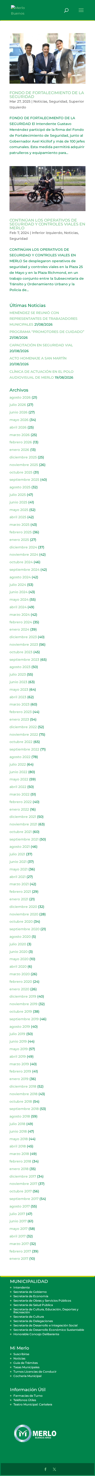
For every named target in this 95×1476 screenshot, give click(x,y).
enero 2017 (19, 1258)
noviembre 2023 (24, 644)
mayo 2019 (19, 1049)
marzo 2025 (19, 524)
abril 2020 (18, 966)
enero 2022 (19, 809)
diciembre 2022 (23, 727)
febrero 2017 (20, 1251)
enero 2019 (19, 1079)
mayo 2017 (19, 1228)
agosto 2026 (20, 397)
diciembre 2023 (23, 637)
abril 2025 (18, 517)
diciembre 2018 (23, 1086)
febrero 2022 (21, 802)
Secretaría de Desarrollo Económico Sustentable (48, 1330)
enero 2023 (19, 719)
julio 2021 (17, 854)
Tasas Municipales (26, 1367)
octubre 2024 (21, 562)
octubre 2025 (21, 472)
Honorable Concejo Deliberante (36, 1334)
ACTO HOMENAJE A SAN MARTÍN (38, 358)
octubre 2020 (21, 921)
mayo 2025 (19, 510)
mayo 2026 (19, 420)
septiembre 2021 (24, 839)
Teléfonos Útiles (24, 1400)
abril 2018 (18, 1146)
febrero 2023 (21, 712)
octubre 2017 (21, 1191)
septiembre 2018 (24, 1109)
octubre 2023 (21, 652)
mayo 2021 (19, 869)
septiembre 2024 (24, 569)
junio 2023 (18, 682)
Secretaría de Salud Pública (33, 1305)
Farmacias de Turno (28, 1395)
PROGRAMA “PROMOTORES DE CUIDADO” (47, 332)
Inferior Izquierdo (47, 233)
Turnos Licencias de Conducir (35, 1371)
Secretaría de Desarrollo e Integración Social (45, 1325)
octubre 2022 (21, 742)
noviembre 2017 (23, 1183)
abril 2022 (18, 787)
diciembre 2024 (23, 547)
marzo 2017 (19, 1244)
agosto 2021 (20, 846)
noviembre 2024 (24, 554)
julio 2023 (18, 674)
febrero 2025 (21, 532)
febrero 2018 (20, 1161)
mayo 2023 (19, 689)
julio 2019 (17, 1034)
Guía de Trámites (25, 1363)
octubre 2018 (21, 1101)
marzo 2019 (19, 1064)
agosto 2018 (20, 1116)
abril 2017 (18, 1236)
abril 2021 (18, 877)
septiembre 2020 (24, 929)
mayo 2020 (19, 959)
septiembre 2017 (24, 1199)
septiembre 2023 (24, 659)
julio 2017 (17, 1214)
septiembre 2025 (24, 479)
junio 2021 (18, 861)
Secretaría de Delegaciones (33, 1321)
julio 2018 (17, 1124)
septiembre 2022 (24, 749)
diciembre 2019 (23, 996)
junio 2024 (19, 592)
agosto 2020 (20, 936)
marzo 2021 (19, 884)
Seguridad (58, 101)
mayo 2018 (19, 1139)
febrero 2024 (21, 622)
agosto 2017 (20, 1206)
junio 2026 (19, 412)
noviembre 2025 (24, 465)
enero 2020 (19, 989)
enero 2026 (19, 449)
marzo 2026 (20, 435)
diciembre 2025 (23, 457)
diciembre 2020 (23, 906)
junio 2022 (18, 772)
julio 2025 (18, 494)
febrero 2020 (21, 981)
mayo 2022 (19, 779)
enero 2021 (19, 899)
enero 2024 (19, 629)
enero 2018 (19, 1169)
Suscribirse (21, 1354)
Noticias (40, 101)
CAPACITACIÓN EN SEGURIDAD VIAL (41, 345)
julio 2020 (18, 944)
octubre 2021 (21, 832)
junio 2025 (18, 502)
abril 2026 (18, 427)
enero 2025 (19, 539)
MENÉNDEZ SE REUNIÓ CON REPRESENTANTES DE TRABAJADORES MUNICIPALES (43, 319)
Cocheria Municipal (27, 1376)
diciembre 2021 (23, 816)
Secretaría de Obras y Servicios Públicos (42, 1300)
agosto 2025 (20, 487)
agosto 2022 (20, 757)
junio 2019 (18, 1041)
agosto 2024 (20, 577)
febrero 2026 (21, 442)
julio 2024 (18, 584)
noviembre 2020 (24, 914)
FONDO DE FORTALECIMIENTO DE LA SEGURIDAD (47, 94)
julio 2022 (18, 764)
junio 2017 (18, 1221)
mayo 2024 (19, 599)
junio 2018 (18, 1131)
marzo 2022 (19, 794)
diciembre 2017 (23, 1176)
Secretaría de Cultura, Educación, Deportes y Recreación (45, 1310)
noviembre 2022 (24, 734)
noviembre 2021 (23, 824)
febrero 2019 (20, 1071)
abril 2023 (18, 697)
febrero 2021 (20, 891)
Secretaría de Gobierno (30, 1292)
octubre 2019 (21, 1011)
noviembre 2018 (24, 1094)
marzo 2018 (19, 1154)
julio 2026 (18, 405)
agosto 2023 (20, 667)
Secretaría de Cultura (28, 1316)
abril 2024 (18, 607)
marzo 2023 (19, 704)
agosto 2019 (20, 1026)
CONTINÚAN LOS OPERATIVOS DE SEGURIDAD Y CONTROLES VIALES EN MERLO (47, 224)
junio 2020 (19, 951)
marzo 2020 (20, 974)
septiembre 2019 (24, 1019)
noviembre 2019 (24, 1004)
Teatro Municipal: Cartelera (32, 1404)
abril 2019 (18, 1056)
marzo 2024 (20, 614)
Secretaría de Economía (30, 1296)
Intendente (21, 1287)
